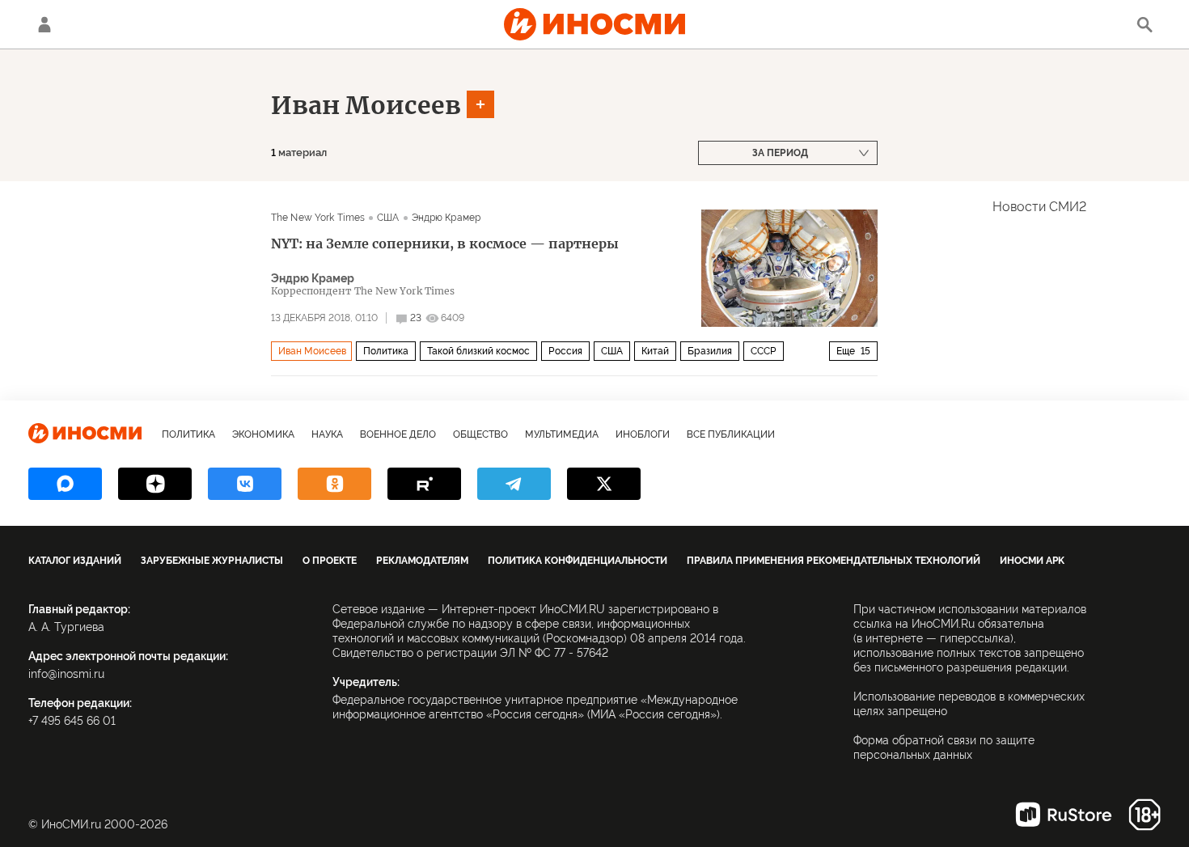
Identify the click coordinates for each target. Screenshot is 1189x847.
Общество (480, 434)
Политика (385, 351)
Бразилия (710, 351)
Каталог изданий (74, 560)
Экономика (263, 434)
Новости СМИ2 (1039, 206)
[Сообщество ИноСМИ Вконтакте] (244, 484)
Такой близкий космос (478, 351)
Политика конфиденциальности (577, 560)
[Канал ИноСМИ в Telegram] (514, 484)
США (388, 217)
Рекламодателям (422, 560)
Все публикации (731, 434)
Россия (565, 351)
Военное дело (398, 434)
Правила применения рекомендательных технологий (833, 560)
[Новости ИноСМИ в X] (604, 484)
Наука (327, 434)
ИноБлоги (643, 434)
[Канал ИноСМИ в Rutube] (424, 484)
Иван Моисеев (366, 105)
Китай (655, 351)
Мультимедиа (562, 434)
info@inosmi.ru (66, 673)
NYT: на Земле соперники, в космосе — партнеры (445, 243)
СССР (763, 351)
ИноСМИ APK (1032, 560)
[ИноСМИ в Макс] (65, 484)
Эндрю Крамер (446, 217)
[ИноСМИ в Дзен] (155, 484)
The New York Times (318, 217)
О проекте (330, 560)
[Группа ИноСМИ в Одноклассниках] (334, 484)
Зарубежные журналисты (212, 560)
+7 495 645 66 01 (72, 720)
